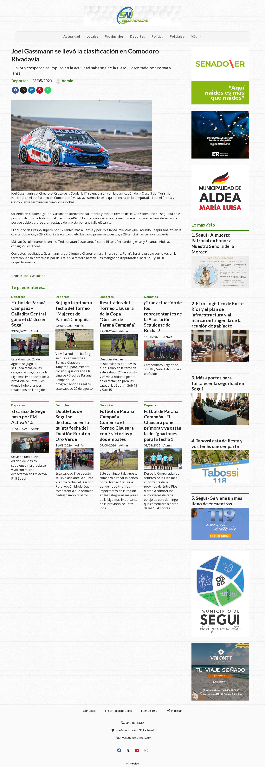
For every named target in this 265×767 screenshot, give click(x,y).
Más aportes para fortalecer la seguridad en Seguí (217, 383)
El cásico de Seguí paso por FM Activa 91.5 (29, 416)
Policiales (177, 36)
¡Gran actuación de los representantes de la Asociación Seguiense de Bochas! (163, 316)
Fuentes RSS (149, 710)
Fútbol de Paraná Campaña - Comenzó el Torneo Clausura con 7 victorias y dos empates (117, 425)
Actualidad (71, 36)
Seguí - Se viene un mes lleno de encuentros (216, 500)
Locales (92, 36)
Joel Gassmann (34, 276)
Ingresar (176, 710)
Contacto (89, 710)
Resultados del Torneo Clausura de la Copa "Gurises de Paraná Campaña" (118, 313)
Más (194, 36)
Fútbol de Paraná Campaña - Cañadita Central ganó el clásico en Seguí (29, 313)
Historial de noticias (118, 710)
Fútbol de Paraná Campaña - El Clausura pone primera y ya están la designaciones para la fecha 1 (162, 425)
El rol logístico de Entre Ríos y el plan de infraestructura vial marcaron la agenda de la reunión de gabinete (217, 314)
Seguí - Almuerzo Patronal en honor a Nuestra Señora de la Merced (212, 243)
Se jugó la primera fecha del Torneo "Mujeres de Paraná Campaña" (73, 311)
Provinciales (114, 36)
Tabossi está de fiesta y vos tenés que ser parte (216, 443)
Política (157, 36)
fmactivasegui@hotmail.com (132, 737)
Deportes (137, 36)
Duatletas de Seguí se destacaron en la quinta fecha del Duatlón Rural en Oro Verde (72, 425)
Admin (67, 81)
